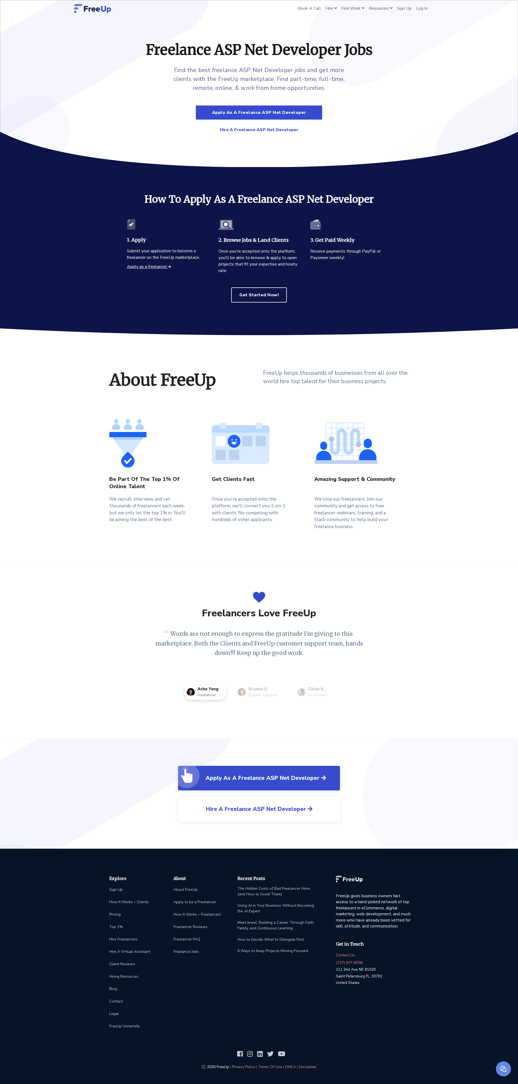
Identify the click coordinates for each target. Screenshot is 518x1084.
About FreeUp (185, 889)
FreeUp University (124, 1026)
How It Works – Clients (129, 902)
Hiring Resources (123, 976)
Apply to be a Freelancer (194, 902)
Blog (113, 988)
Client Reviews (122, 964)
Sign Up (116, 889)
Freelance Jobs (186, 951)
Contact (116, 1001)
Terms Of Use (270, 1066)
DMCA (290, 1066)
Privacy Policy (243, 1066)
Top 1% (116, 926)
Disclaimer (308, 1066)
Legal (114, 1013)
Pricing (115, 914)
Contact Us (345, 955)
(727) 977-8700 (349, 962)
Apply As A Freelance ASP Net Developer (259, 112)
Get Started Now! (259, 295)
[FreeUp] (92, 8)
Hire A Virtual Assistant (129, 951)
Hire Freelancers (123, 939)
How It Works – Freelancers (197, 914)
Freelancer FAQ (186, 939)
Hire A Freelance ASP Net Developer (259, 130)
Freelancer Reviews (190, 926)
